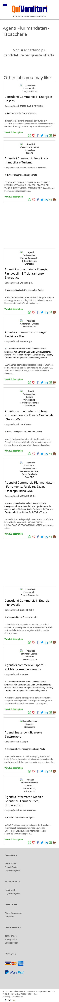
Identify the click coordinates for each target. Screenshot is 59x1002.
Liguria (39, 352)
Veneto (33, 113)
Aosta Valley (34, 357)
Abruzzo (11, 290)
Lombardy (11, 113)
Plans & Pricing (11, 867)
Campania (36, 349)
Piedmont (22, 355)
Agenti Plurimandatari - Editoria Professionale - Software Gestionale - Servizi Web (29, 415)
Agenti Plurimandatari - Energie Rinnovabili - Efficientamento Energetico (25, 274)
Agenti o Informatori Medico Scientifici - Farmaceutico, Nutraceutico (23, 801)
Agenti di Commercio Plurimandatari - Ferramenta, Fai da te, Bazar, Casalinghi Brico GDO (29, 487)
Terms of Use (11, 936)
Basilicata (19, 290)
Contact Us (10, 916)
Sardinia (36, 355)
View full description (13, 132)
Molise (35, 290)
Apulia (41, 290)
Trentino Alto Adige (13, 357)
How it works (10, 864)
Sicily (18, 113)
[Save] (33, 135)
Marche (27, 290)
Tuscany (25, 113)
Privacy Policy (11, 939)
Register (16, 870)
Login (7, 870)
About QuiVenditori (13, 913)
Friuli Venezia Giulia (21, 352)
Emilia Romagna (14, 175)
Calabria (28, 349)
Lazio (33, 352)
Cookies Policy (11, 943)
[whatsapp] (29, 135)
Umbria (25, 357)
